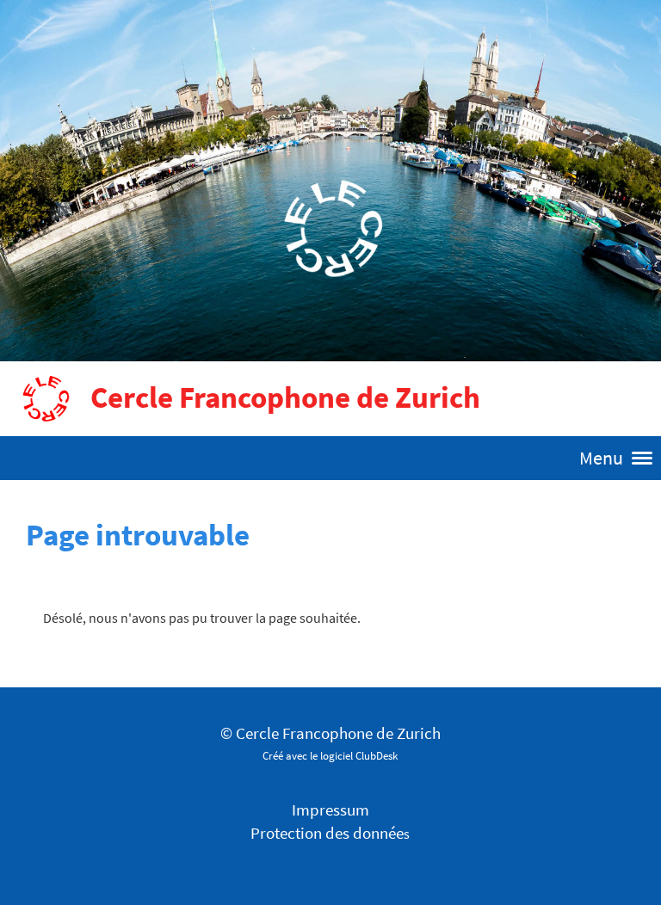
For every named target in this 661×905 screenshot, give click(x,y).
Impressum (330, 809)
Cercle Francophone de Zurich (285, 397)
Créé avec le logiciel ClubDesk (330, 755)
